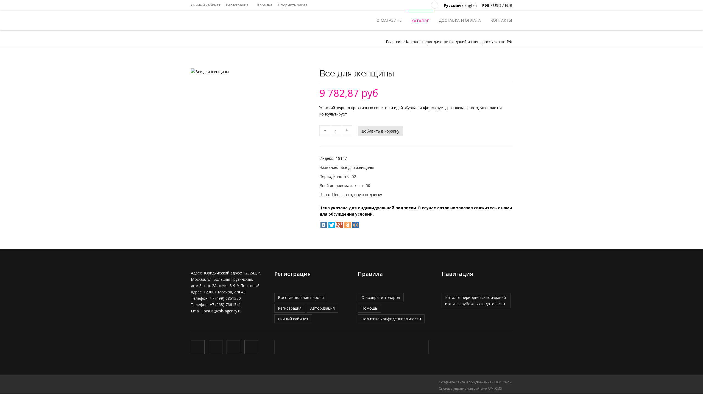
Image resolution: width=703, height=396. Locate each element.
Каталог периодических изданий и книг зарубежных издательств (475, 300)
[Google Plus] (339, 225)
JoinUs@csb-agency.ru (222, 311)
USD (497, 5)
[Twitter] (331, 225)
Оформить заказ (292, 4)
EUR (508, 5)
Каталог (420, 20)
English (470, 5)
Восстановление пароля (301, 297)
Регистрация (237, 4)
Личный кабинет (206, 4)
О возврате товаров (380, 297)
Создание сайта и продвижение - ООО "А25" (475, 382)
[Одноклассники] (347, 225)
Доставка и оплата (460, 20)
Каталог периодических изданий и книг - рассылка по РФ (459, 41)
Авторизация (322, 308)
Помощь (369, 308)
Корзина (264, 4)
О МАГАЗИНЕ (388, 20)
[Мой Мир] (355, 225)
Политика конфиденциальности (391, 318)
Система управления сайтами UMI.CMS (470, 388)
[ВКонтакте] (323, 225)
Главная (393, 41)
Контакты (501, 20)
